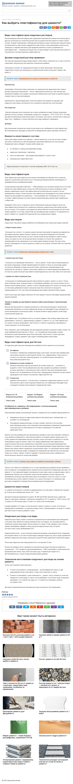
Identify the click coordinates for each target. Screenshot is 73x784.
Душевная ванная (13, 3)
